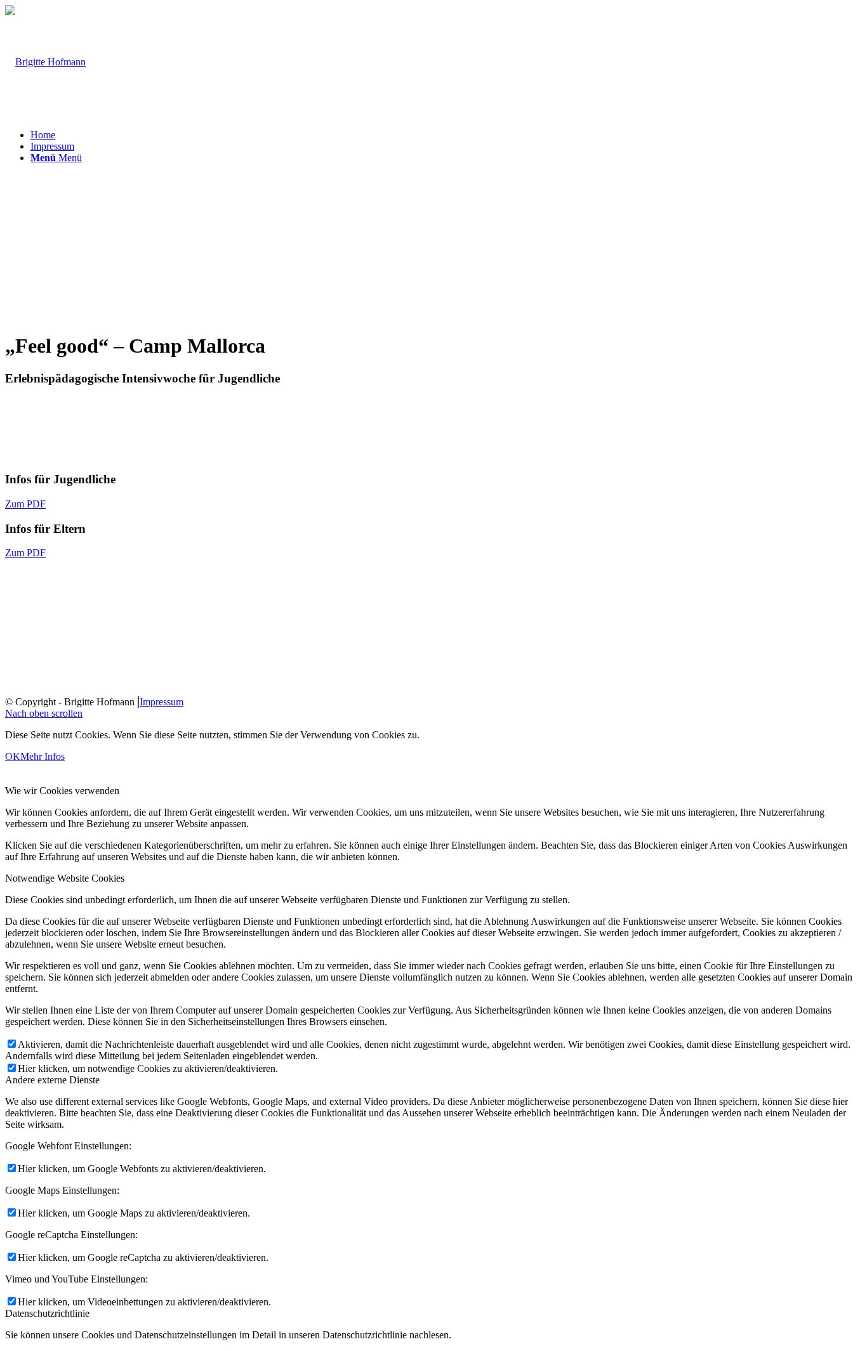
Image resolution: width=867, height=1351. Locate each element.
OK (12, 756)
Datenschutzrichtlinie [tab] (47, 1313)
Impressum (161, 701)
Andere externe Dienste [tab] (52, 1079)
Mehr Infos (42, 756)
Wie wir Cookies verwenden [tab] (62, 790)
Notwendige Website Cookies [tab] (64, 878)
